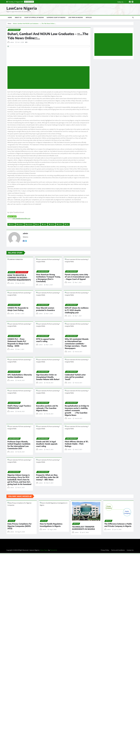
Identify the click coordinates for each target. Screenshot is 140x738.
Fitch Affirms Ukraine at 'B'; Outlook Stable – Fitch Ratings (76, 443)
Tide (67, 224)
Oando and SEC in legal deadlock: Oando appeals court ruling (46, 443)
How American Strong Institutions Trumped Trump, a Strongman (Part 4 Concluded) (48, 278)
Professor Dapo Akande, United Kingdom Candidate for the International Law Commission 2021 (18, 445)
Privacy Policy (105, 550)
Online (60, 224)
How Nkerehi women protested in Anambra (45, 309)
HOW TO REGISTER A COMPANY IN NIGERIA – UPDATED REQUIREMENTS (19, 277)
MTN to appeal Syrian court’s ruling (45, 340)
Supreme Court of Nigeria (56, 17)
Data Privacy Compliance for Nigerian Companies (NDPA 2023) (19, 526)
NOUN (52, 224)
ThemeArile (53, 550)
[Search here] (133, 17)
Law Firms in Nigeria (75, 17)
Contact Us (130, 550)
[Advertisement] (49, 77)
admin (12, 42)
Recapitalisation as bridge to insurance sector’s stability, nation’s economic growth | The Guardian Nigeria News (77, 410)
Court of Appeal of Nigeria (34, 17)
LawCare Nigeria (21, 8)
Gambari (20, 224)
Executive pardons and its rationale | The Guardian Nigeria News (47, 408)
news (44, 224)
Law (38, 224)
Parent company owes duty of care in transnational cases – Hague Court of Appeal (77, 276)
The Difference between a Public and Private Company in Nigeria (118, 525)
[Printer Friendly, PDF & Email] (48, 216)
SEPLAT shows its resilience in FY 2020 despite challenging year (76, 310)
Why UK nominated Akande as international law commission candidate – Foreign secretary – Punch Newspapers (76, 343)
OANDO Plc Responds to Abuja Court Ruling (17, 309)
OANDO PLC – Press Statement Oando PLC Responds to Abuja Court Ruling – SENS (18, 342)
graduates (30, 224)
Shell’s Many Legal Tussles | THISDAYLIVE (19, 407)
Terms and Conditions (118, 550)
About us (18, 17)
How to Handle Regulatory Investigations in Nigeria (51, 525)
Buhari (12, 224)
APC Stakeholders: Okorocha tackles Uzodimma (19, 376)
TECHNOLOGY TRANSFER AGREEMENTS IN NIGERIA (83, 528)
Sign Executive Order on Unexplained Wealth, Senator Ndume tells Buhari (47, 377)
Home (10, 17)
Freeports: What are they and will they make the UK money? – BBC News (47, 477)
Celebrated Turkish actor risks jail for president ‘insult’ (75, 377)
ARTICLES (89, 17)
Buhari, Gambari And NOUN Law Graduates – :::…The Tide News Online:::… (34, 23)
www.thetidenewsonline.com (21, 218)
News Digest (44, 550)
